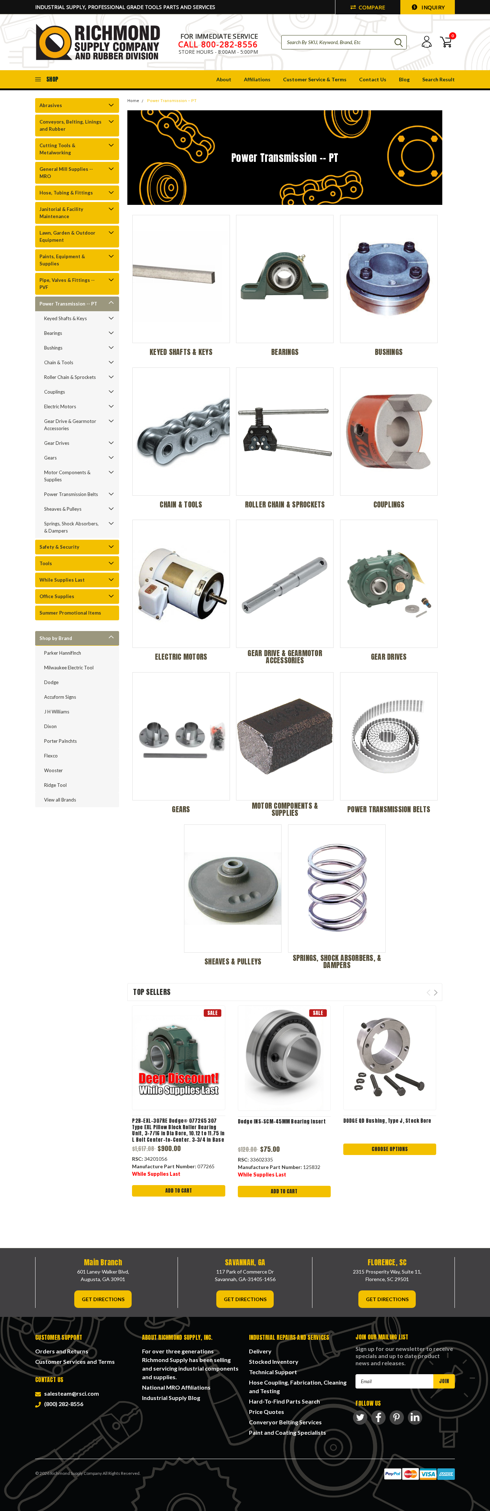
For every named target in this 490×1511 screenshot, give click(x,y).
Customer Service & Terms (315, 79)
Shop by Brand (55, 638)
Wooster (53, 770)
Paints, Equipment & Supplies (62, 260)
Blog (404, 79)
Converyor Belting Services (285, 1422)
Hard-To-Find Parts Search (284, 1401)
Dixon (50, 726)
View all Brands (60, 800)
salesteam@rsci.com (70, 1393)
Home (133, 100)
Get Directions (103, 1299)
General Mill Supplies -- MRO (66, 172)
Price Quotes (266, 1411)
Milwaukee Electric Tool (69, 667)
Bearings (53, 333)
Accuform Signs (60, 697)
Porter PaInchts (60, 741)
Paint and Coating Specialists (287, 1432)
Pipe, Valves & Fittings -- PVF (67, 283)
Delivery (260, 1351)
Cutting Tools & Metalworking (57, 149)
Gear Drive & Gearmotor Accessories (70, 424)
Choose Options (390, 1149)
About (223, 79)
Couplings (54, 392)
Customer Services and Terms (75, 1361)
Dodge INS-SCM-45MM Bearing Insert (282, 1121)
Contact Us (372, 79)
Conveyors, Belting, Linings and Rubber (70, 125)
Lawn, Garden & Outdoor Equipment (67, 236)
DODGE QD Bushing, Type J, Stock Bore (387, 1121)
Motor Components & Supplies (67, 476)
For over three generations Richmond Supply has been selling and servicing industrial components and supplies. (190, 1364)
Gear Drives (56, 443)
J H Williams (56, 711)
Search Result (438, 79)
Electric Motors (60, 406)
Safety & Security (59, 547)
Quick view (178, 1058)
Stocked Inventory (273, 1361)
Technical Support (273, 1371)
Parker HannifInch (62, 653)
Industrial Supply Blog (171, 1397)
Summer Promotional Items (70, 613)
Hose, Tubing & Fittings (66, 193)
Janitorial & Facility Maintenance (61, 212)
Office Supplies (56, 596)
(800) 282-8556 (62, 1403)
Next (435, 992)
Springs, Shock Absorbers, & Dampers (71, 527)
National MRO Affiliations (176, 1387)
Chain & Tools (58, 362)
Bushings (53, 348)
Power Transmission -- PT (68, 304)
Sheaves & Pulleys (62, 509)
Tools (45, 563)
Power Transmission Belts (71, 494)
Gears (50, 458)
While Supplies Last (62, 580)
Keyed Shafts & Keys (65, 318)
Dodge (51, 682)
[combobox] (344, 42)
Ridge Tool (55, 785)
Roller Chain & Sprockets (70, 377)
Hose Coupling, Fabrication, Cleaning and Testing (298, 1386)
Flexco (51, 756)
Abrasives (50, 105)
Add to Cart (178, 1190)
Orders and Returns (61, 1351)
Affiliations (257, 79)
